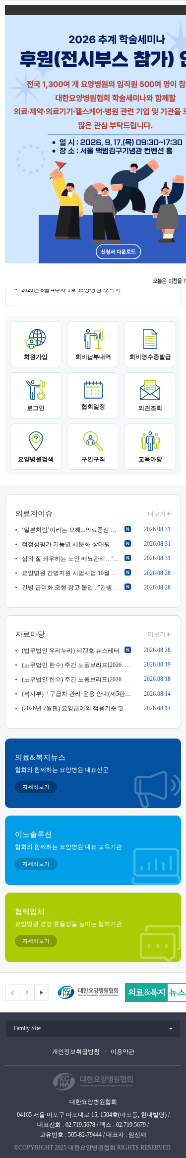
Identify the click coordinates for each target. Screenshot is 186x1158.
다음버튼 (27, 992)
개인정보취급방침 (76, 1051)
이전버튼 (12, 992)
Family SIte (27, 1028)
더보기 (157, 514)
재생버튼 (41, 992)
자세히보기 (36, 787)
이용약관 (122, 1051)
